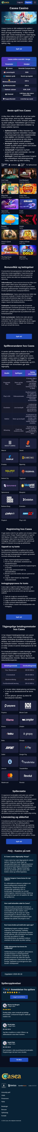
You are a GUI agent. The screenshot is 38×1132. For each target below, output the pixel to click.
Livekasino (14, 165)
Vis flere (19, 1059)
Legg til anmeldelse (19, 997)
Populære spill (4, 164)
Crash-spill (23, 164)
